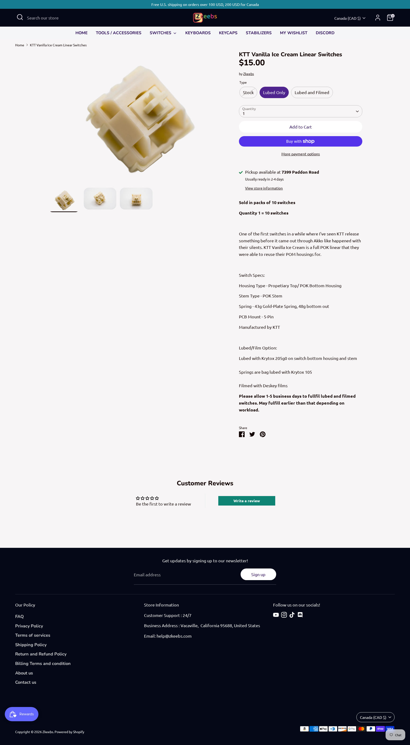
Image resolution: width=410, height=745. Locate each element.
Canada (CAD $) (347, 18)
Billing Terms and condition (43, 663)
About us (24, 673)
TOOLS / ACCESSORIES (118, 33)
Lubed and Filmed (312, 92)
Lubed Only (274, 92)
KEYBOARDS (198, 33)
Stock (248, 92)
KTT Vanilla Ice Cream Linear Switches (58, 45)
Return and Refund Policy (40, 654)
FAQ (19, 616)
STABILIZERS (259, 33)
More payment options (300, 153)
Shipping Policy (31, 645)
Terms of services (32, 635)
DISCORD (325, 33)
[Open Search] (20, 17)
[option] (136, 119)
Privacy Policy (29, 626)
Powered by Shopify (69, 732)
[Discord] (300, 615)
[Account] (377, 17)
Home (19, 45)
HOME (81, 33)
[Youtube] (276, 615)
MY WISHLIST (294, 33)
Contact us (25, 682)
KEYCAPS (228, 33)
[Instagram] (284, 615)
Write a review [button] (246, 500)
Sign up (258, 574)
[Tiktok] (292, 615)
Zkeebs (248, 74)
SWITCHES (161, 33)
